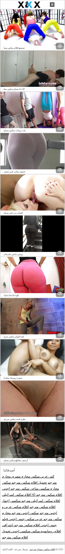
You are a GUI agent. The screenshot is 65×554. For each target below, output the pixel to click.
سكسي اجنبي (20, 531)
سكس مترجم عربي (48, 519)
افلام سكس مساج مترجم (42, 549)
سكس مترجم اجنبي (15, 488)
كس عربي (47, 476)
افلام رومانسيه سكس (45, 531)
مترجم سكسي (20, 501)
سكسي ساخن (39, 488)
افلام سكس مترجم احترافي (21, 525)
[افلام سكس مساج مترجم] (29, 4)
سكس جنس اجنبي (21, 519)
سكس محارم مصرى (25, 476)
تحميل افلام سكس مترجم (29, 482)
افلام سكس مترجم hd (46, 494)
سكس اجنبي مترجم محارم (20, 513)
